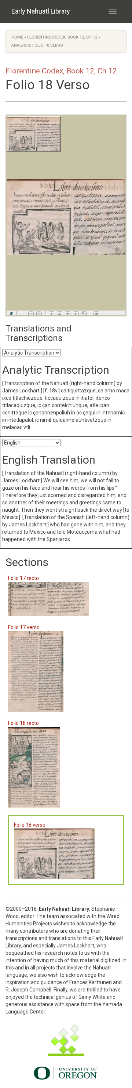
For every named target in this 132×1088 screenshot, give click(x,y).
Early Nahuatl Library (40, 11)
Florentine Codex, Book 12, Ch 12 (62, 37)
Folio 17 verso (24, 627)
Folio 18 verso (29, 825)
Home (17, 37)
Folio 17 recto (23, 578)
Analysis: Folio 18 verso (37, 45)
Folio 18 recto (23, 723)
